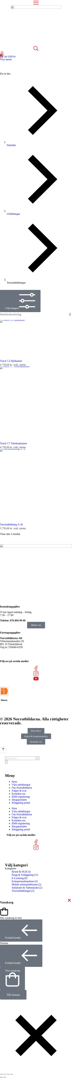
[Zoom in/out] (11, 1074)
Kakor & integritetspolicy (36, 736)
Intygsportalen (19, 799)
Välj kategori (12, 308)
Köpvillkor (36, 731)
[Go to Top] (3, 750)
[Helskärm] (8, 1074)
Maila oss (36, 625)
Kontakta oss (36, 742)
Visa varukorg (12, 970)
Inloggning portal (21, 802)
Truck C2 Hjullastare (11, 361)
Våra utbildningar (21, 784)
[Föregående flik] (1, 1077)
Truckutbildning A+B (11, 524)
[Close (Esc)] (1, 1074)
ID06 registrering (21, 796)
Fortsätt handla (13, 937)
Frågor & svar (19, 790)
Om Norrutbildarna (22, 787)
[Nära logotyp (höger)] (4, 1077)
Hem (14, 781)
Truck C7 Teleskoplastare (13, 443)
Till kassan (13, 994)
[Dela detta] (4, 1074)
